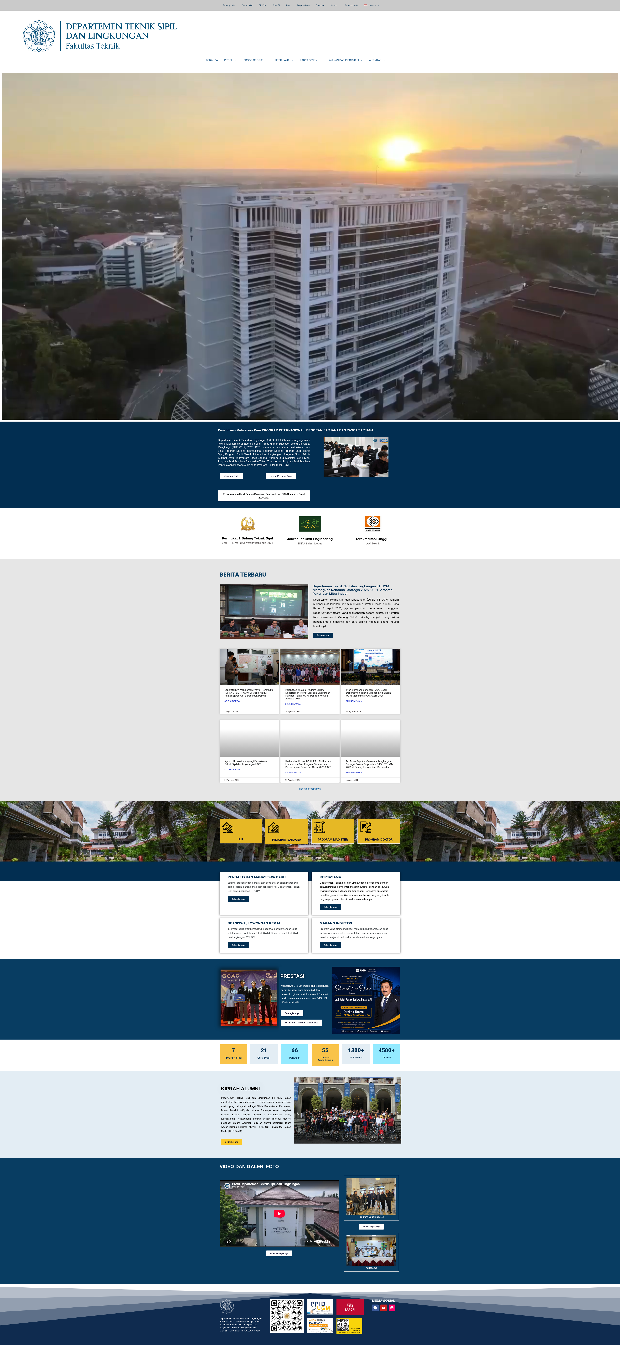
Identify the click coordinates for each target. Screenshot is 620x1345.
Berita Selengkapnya (310, 788)
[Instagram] (392, 1308)
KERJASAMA (282, 60)
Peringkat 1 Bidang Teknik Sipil (247, 538)
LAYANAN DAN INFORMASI (343, 60)
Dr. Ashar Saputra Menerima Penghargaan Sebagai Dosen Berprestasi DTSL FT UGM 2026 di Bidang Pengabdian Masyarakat (369, 764)
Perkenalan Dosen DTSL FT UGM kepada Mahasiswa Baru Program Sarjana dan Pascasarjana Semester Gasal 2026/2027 (308, 764)
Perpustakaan (303, 5)
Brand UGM (247, 5)
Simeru (334, 5)
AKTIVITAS (375, 60)
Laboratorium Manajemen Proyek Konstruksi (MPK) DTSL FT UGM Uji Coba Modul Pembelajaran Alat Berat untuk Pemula (248, 692)
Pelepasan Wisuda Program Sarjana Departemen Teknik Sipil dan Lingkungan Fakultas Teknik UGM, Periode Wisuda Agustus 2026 (307, 694)
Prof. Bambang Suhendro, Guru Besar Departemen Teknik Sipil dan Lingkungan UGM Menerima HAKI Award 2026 (368, 692)
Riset (288, 5)
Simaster (320, 5)
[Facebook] (375, 1308)
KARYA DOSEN (308, 60)
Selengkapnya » (232, 701)
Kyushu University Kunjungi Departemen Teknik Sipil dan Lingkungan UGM (246, 763)
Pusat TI (276, 5)
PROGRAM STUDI (253, 60)
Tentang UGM (229, 5)
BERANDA (212, 60)
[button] (336, 1001)
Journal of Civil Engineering (310, 539)
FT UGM (262, 5)
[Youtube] (383, 1308)
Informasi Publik (350, 5)
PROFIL (228, 60)
